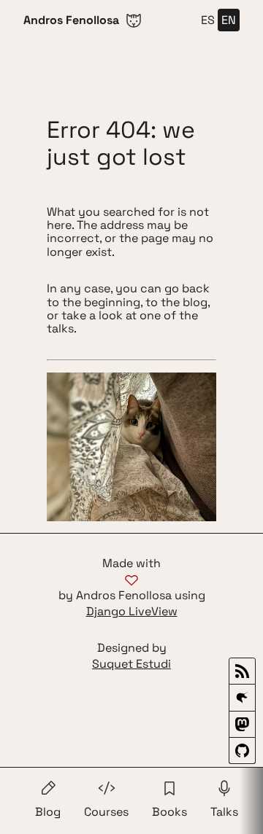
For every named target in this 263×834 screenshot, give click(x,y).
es (208, 20)
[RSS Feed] (242, 671)
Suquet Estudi (131, 664)
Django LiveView (132, 611)
